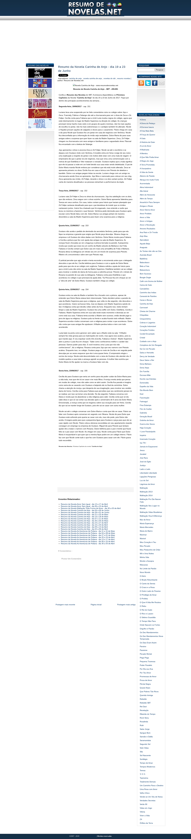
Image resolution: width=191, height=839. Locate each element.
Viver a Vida (145, 816)
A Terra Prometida (147, 165)
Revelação (144, 710)
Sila (141, 752)
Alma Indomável (146, 187)
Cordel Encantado (147, 334)
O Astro (143, 576)
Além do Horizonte (147, 195)
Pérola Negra (145, 684)
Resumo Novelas (124, 78)
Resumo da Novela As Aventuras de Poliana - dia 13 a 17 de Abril (87, 539)
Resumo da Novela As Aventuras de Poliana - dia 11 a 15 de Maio (88, 531)
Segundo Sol (145, 744)
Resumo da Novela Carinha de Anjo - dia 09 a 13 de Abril (84, 527)
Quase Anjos (145, 688)
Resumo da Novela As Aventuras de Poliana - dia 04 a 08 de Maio (88, 533)
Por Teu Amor (145, 673)
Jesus (142, 450)
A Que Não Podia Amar (149, 157)
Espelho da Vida (146, 386)
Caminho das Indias (148, 292)
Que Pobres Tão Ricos (149, 691)
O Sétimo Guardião (148, 617)
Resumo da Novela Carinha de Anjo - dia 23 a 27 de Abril (84, 523)
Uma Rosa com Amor (148, 789)
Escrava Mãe (145, 375)
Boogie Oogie (145, 277)
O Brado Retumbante (148, 580)
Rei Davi (143, 707)
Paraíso (143, 646)
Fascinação (144, 398)
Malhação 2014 (146, 495)
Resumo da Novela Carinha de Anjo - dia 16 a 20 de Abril (84, 525)
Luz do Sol (144, 480)
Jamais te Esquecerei (148, 447)
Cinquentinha (145, 319)
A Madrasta (144, 150)
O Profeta (144, 599)
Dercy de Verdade (147, 356)
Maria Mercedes (146, 527)
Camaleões (144, 289)
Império (143, 435)
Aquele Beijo (145, 244)
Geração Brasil (146, 416)
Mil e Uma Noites (147, 553)
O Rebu (143, 606)
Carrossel (144, 307)
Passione (143, 650)
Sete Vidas (144, 748)
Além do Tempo (146, 199)
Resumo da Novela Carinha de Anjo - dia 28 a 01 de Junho (85, 512)
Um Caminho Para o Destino (151, 785)
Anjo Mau (144, 236)
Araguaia (143, 247)
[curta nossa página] (155, 85)
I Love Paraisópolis (147, 432)
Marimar (143, 535)
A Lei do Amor (145, 146)
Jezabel (143, 454)
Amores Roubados (147, 229)
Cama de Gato (146, 285)
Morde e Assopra (147, 561)
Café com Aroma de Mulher (151, 281)
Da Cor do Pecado (147, 349)
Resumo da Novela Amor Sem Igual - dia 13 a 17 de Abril (84, 504)
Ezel (141, 394)
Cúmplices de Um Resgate (151, 345)
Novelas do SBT (110, 78)
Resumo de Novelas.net (88, 836)
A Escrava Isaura (147, 127)
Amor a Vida (145, 217)
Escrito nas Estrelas (148, 379)
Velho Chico (145, 793)
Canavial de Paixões (148, 296)
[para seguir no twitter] (148, 85)
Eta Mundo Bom (146, 390)
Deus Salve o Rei (147, 360)
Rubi (142, 725)
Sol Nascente (145, 755)
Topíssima (144, 778)
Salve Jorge (145, 729)
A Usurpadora (145, 168)
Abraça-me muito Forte (149, 180)
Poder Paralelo (146, 665)
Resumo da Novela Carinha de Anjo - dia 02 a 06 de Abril (84, 529)
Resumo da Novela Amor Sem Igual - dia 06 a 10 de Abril (84, 506)
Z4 (141, 819)
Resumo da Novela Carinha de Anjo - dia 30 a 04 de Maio (84, 521)
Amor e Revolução (147, 225)
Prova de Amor (146, 680)
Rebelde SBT (145, 703)
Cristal (142, 338)
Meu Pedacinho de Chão (150, 550)
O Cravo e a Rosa (147, 587)
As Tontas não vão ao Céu (151, 251)
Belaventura (145, 270)
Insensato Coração (147, 439)
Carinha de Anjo (75, 78)
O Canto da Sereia (147, 584)
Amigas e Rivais (146, 206)
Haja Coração (145, 428)
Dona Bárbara (145, 364)
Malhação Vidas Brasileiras (151, 512)
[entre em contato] (161, 85)
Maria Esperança (147, 523)
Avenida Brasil (146, 255)
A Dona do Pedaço (147, 123)
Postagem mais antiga (126, 605)
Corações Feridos (147, 330)
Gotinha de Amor (147, 420)
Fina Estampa (145, 405)
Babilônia (143, 259)
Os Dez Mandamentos (149, 632)
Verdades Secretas (147, 800)
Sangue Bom (145, 733)
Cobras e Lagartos (147, 323)
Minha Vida (144, 557)
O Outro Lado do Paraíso (150, 591)
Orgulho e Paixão (147, 629)
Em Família (144, 371)
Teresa (142, 770)
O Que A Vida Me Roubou (150, 602)
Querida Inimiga (146, 695)
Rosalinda (144, 722)
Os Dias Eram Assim (148, 643)
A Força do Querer (147, 135)
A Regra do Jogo (147, 161)
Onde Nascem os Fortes (150, 625)
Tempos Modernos (147, 767)
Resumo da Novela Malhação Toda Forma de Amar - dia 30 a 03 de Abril (91, 508)
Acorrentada (145, 183)
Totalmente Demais (148, 782)
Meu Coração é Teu (148, 542)
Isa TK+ (143, 443)
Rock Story (144, 718)
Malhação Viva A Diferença (151, 516)
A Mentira (144, 153)
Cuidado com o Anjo (148, 341)
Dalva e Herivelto (147, 353)
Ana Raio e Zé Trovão (149, 232)
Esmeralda (144, 383)
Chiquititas (144, 315)
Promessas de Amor (148, 676)
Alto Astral (144, 191)
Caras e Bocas (146, 300)
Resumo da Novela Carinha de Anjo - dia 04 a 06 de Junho (85, 510)
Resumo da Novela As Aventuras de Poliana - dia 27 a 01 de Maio (88, 535)
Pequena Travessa (147, 661)
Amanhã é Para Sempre (150, 202)
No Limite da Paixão (148, 568)
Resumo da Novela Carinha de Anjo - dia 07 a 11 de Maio (84, 519)
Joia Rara (144, 458)
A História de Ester (147, 142)
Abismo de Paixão (147, 176)
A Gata (142, 138)
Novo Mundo (145, 572)
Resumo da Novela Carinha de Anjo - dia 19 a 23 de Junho (91, 68)
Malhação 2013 (146, 492)
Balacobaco (144, 262)
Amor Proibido (146, 214)
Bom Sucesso (145, 274)
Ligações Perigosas (148, 477)
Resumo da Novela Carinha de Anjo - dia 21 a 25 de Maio (84, 514)
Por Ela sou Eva (146, 669)
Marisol (143, 538)
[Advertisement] (95, 45)
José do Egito (145, 462)
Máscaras (144, 565)
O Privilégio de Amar (148, 595)
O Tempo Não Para (148, 621)
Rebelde (143, 699)
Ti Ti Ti (142, 774)
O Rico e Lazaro (146, 614)
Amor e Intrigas (146, 221)
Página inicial (96, 605)
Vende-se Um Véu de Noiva (151, 797)
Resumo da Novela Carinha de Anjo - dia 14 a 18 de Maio (84, 517)
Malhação (144, 488)
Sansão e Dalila (146, 737)
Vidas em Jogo (146, 808)
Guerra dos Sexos (147, 424)
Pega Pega (144, 658)
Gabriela (143, 413)
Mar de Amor (145, 520)
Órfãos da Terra (146, 823)
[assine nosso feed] (141, 85)
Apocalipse (144, 240)
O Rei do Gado (146, 610)
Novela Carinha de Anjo (93, 78)
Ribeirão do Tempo (147, 714)
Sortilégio (143, 759)
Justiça (143, 465)
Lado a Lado (145, 469)
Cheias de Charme (147, 311)
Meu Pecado (145, 546)
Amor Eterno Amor (147, 210)
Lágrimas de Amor (147, 484)
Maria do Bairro (146, 531)
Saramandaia (145, 740)
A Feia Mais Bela (147, 131)
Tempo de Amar (146, 763)
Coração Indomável (148, 326)
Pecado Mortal (146, 654)
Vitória (142, 812)
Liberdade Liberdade (148, 473)
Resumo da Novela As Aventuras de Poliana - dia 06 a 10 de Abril (87, 541)
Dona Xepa (144, 368)
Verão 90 (143, 804)
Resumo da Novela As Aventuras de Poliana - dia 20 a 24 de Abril (87, 537)
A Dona (143, 120)
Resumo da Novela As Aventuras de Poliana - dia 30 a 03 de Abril (87, 543)
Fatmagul (144, 401)
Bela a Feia (144, 266)
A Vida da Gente (146, 172)
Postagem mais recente (65, 605)
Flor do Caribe (146, 409)
